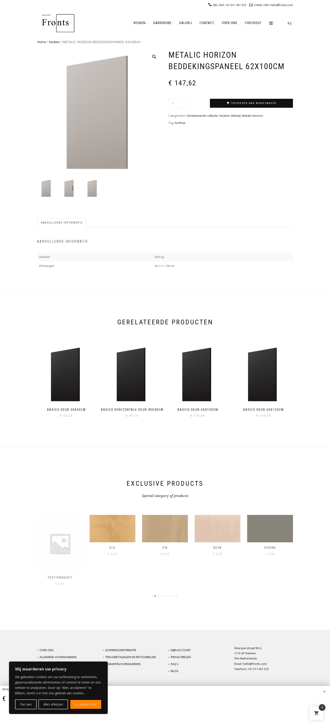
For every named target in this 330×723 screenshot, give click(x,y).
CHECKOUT (253, 23)
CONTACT (207, 23)
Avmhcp (180, 123)
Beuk (165, 547)
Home (41, 42)
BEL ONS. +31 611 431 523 (229, 5)
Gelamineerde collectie (202, 116)
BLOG (174, 671)
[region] (58, 687)
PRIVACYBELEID (181, 657)
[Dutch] (271, 23)
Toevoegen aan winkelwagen (253, 103)
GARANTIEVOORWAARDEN (123, 664)
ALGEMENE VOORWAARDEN (58, 657)
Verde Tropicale (270, 547)
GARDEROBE (162, 23)
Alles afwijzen (53, 704)
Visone (217, 547)
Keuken (54, 42)
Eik (112, 547)
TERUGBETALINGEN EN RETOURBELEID (130, 657)
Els (60, 547)
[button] (154, 57)
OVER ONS (229, 23)
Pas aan (26, 704)
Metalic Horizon (252, 116)
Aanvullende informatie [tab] (62, 222)
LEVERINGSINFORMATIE (120, 650)
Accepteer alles (86, 704)
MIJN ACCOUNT (181, 650)
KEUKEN (139, 23)
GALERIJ (185, 23)
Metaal (236, 116)
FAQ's (174, 664)
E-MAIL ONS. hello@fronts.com (273, 5)
